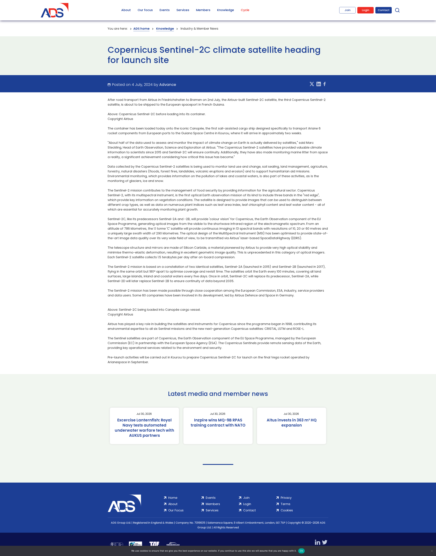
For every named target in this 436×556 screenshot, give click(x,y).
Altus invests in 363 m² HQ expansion (292, 423)
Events (165, 10)
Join (348, 10)
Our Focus (176, 510)
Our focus (145, 10)
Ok (301, 550)
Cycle (245, 10)
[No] (431, 551)
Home (172, 498)
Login (365, 10)
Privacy (286, 498)
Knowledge (225, 10)
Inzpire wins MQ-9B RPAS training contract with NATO (218, 423)
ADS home (141, 28)
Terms (285, 504)
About (126, 10)
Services (182, 10)
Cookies (287, 510)
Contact (384, 10)
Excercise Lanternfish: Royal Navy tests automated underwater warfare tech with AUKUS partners (144, 428)
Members (203, 10)
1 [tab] (218, 464)
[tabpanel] (144, 426)
